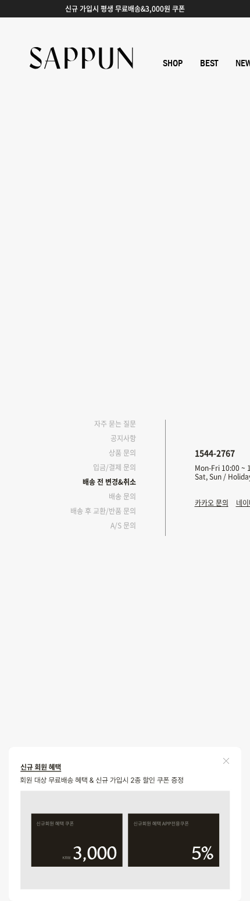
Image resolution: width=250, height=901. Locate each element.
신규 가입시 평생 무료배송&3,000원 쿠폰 (125, 8)
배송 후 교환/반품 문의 (103, 511)
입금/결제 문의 (114, 467)
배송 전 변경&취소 (109, 482)
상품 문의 (122, 453)
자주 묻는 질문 (115, 424)
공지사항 (123, 438)
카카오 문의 (211, 503)
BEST (209, 63)
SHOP (173, 63)
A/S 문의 (123, 525)
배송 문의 (122, 496)
